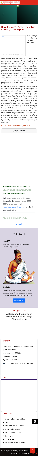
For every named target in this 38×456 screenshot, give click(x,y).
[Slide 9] (28, 21)
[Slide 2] (10, 21)
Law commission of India (15, 443)
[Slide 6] (20, 21)
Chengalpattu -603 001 (12, 353)
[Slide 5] (18, 21)
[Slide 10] (31, 21)
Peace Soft (33, 453)
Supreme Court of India (14, 426)
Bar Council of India (13, 432)
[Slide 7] (23, 21)
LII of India (9, 436)
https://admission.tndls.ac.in (14, 205)
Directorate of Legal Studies (16, 419)
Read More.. (19, 300)
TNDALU (8, 422)
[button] (3, 14)
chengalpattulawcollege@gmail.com (19, 363)
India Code (9, 439)
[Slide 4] (15, 21)
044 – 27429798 (11, 360)
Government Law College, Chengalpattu (18, 346)
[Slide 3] (12, 21)
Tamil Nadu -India (10, 356)
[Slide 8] (26, 21)
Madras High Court (12, 429)
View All (19, 224)
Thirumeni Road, (11, 350)
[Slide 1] (7, 21)
